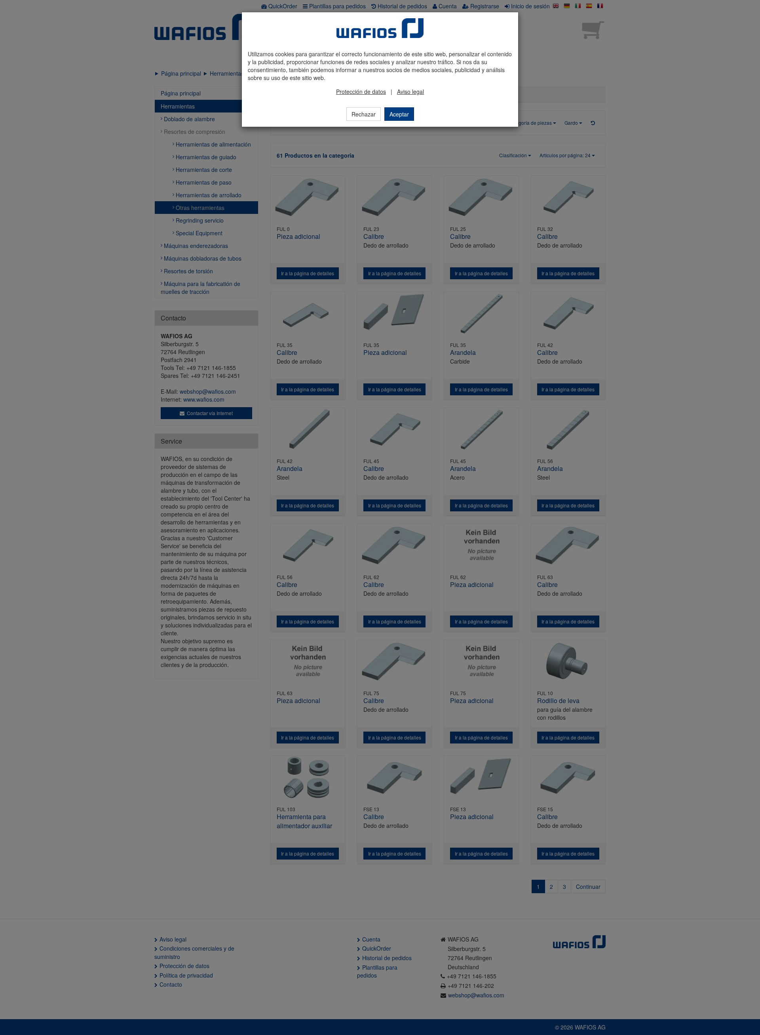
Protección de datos (361, 91)
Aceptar (399, 114)
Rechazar (364, 114)
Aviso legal (410, 91)
